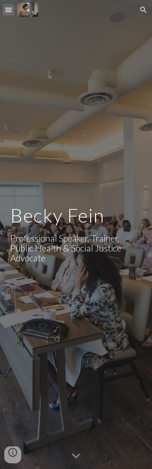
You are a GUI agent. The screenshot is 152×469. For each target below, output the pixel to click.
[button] (8, 9)
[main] (76, 234)
